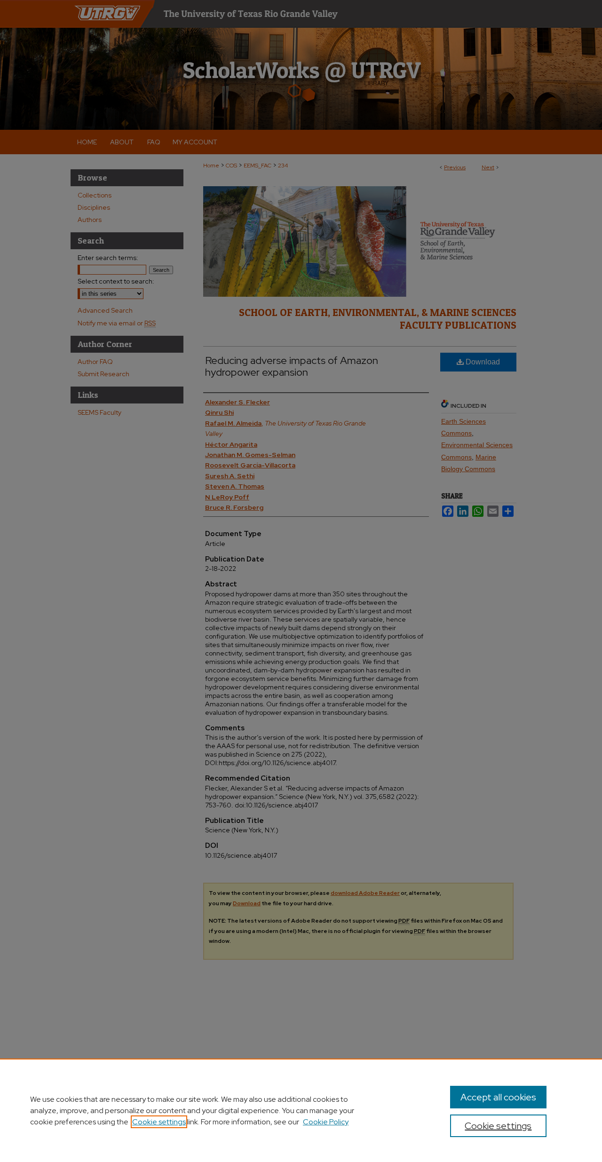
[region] (301, 1110)
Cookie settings (159, 1122)
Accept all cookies (498, 1097)
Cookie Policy (326, 1122)
